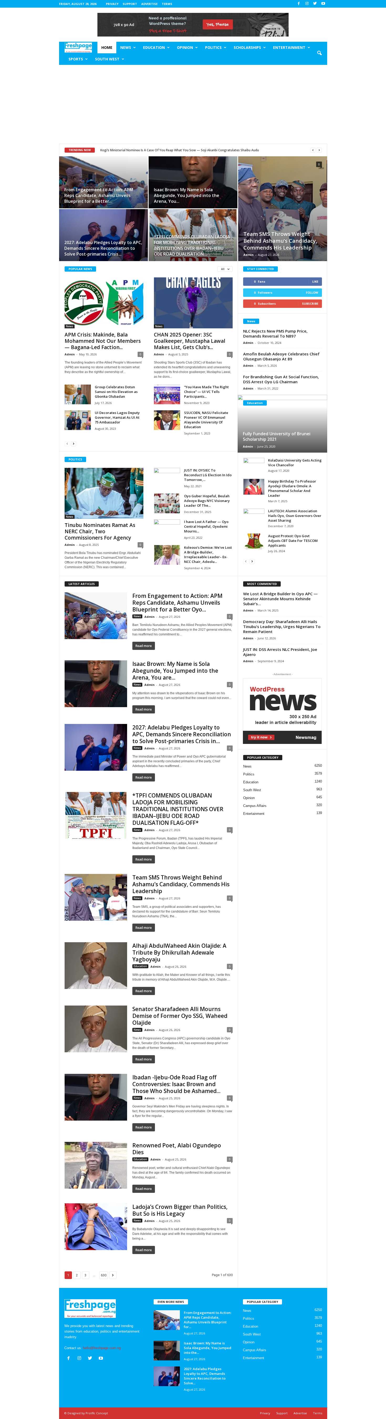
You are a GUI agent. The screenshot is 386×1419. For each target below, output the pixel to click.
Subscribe (310, 303)
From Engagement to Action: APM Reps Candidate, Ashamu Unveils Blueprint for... (207, 1319)
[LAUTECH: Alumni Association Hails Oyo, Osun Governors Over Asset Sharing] (253, 516)
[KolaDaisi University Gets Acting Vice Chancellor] (253, 466)
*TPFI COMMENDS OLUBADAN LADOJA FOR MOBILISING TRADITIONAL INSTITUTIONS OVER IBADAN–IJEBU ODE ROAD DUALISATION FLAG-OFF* (177, 809)
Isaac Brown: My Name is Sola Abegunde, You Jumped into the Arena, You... (186, 195)
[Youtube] (323, 4)
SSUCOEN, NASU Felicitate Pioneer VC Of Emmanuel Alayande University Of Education (206, 419)
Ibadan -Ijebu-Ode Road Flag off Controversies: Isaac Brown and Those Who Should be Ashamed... (176, 1084)
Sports (76, 58)
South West (107, 58)
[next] (319, 150)
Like (315, 281)
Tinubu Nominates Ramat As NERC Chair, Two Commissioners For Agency (100, 531)
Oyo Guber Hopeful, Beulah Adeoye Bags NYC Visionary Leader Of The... (207, 501)
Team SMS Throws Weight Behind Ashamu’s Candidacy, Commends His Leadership (280, 240)
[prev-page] (67, 443)
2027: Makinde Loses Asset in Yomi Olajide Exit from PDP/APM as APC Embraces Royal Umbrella (172, 150)
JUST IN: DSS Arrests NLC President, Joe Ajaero (280, 652)
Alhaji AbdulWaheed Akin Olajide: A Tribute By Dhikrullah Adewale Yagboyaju (179, 952)
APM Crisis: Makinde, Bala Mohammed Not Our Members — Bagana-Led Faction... (103, 341)
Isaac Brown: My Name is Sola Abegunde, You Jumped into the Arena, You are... (175, 670)
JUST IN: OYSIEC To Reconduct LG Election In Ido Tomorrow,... (208, 475)
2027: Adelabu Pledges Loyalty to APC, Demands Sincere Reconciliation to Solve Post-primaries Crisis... (103, 248)
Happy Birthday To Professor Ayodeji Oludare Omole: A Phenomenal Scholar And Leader (292, 488)
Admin (248, 255)
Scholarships (247, 47)
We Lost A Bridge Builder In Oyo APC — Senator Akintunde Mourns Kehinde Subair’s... (280, 598)
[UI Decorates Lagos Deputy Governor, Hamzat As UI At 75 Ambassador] (78, 420)
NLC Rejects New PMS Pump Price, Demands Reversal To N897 (275, 333)
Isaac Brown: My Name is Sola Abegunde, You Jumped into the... (207, 1348)
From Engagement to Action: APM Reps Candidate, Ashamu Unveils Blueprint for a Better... (98, 195)
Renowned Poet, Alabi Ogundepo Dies (176, 1149)
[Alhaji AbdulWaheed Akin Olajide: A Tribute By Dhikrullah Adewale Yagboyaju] (96, 965)
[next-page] (73, 443)
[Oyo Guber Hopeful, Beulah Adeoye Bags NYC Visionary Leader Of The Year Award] (167, 503)
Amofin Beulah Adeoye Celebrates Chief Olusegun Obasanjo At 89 (281, 356)
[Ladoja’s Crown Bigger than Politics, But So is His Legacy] (96, 1226)
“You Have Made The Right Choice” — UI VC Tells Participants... (206, 392)
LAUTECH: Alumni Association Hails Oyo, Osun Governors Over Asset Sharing (294, 516)
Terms (167, 4)
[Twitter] (315, 4)
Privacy (112, 4)
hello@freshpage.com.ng (102, 1348)
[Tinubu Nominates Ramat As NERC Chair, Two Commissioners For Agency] (104, 493)
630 (103, 1275)
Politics (213, 47)
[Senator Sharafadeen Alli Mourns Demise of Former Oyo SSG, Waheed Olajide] (96, 1029)
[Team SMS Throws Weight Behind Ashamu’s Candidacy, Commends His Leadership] (282, 208)
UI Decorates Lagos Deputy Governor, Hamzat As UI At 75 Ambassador (117, 417)
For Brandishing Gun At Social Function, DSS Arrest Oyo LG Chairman (281, 379)
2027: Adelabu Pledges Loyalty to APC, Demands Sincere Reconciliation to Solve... (205, 1375)
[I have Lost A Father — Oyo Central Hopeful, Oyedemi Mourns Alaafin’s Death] (167, 529)
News (125, 47)
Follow (312, 292)
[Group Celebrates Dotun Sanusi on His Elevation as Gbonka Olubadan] (78, 394)
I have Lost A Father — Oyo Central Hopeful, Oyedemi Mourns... (206, 526)
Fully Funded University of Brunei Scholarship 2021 (276, 436)
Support (130, 4)
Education (154, 47)
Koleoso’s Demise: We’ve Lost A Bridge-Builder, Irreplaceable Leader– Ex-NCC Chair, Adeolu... (208, 554)
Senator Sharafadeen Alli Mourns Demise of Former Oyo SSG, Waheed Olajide (179, 1015)
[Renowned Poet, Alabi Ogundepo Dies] (96, 1165)
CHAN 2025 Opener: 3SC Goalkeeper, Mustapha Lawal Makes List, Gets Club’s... (189, 341)
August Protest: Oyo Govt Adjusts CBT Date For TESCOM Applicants (293, 541)
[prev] (312, 150)
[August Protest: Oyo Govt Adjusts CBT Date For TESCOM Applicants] (253, 541)
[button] (319, 53)
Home (106, 47)
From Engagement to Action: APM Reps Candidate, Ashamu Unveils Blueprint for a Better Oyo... (177, 602)
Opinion (185, 47)
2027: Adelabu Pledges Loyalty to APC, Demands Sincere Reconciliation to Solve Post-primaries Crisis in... (181, 734)
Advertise (149, 4)
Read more (143, 646)
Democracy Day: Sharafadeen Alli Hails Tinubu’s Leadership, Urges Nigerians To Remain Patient (282, 626)
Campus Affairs (255, 806)
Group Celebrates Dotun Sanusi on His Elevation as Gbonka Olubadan (116, 392)
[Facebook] (299, 4)
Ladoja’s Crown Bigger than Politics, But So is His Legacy (180, 1210)
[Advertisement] (193, 104)
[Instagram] (307, 4)
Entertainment (289, 47)
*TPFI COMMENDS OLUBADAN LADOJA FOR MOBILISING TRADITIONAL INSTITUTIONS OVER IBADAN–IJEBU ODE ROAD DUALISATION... (192, 245)
